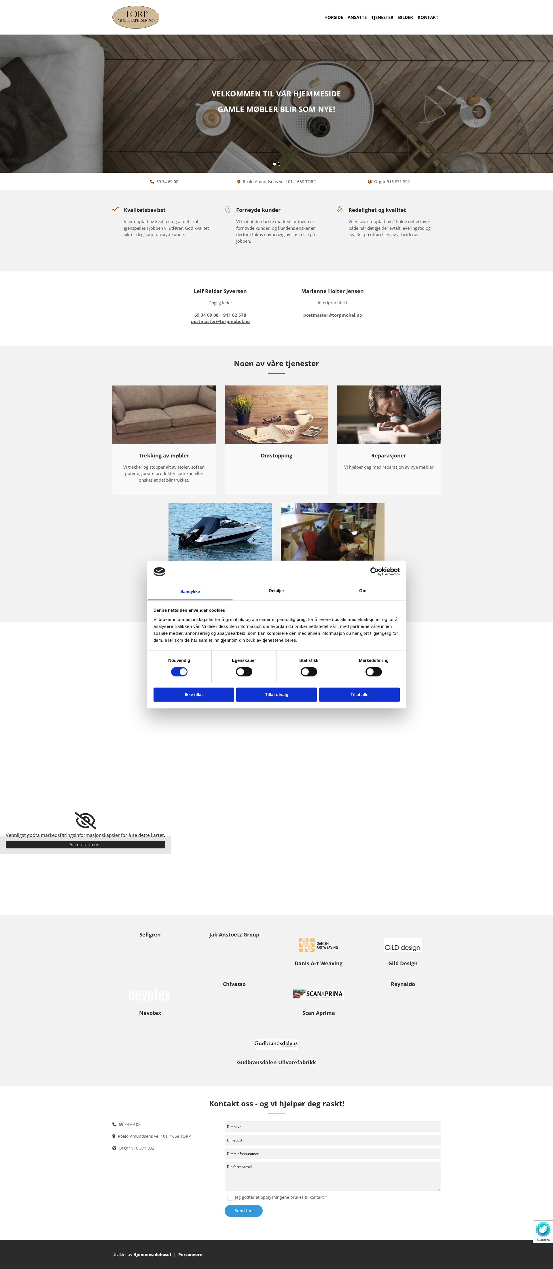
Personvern (190, 1254)
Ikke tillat (194, 694)
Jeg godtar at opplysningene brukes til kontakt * (281, 1197)
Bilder (405, 17)
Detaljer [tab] (277, 590)
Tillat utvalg (276, 694)
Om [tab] (362, 590)
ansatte (357, 17)
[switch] (244, 672)
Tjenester (382, 17)
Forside (334, 17)
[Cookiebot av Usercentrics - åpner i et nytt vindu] (374, 571)
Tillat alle (359, 694)
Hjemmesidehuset (152, 1254)
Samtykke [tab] (190, 591)
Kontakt (428, 17)
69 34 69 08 (167, 181)
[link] (85, 820)
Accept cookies (85, 844)
